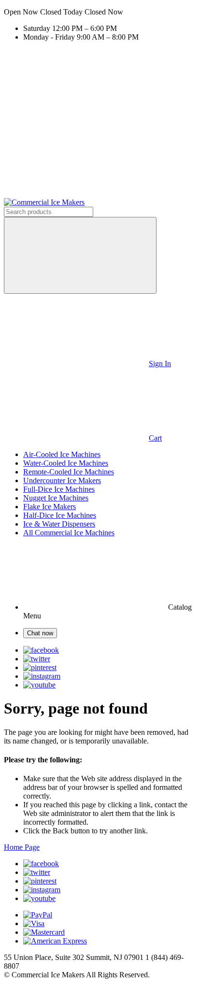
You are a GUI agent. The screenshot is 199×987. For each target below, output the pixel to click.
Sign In (160, 363)
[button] (99, 12)
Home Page (22, 847)
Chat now (40, 633)
